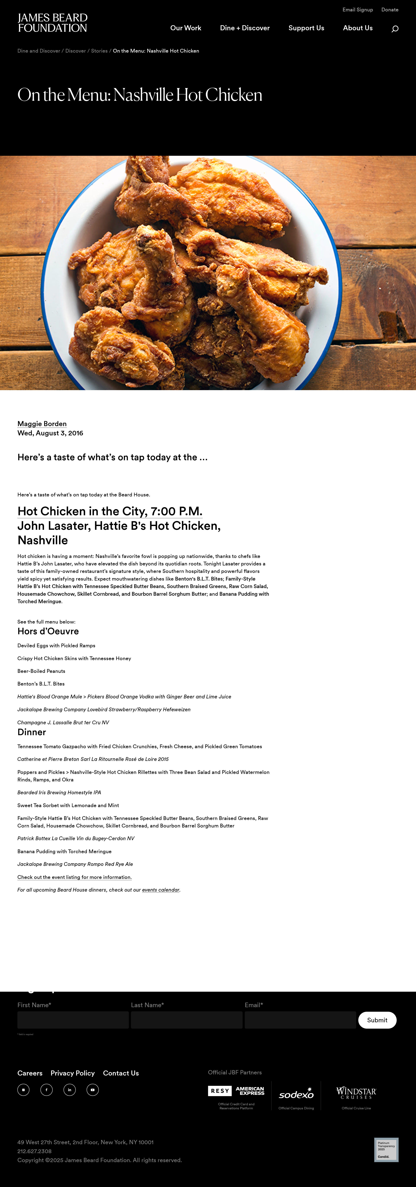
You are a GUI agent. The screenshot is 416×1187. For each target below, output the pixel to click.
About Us (358, 28)
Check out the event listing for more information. (74, 877)
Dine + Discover (245, 28)
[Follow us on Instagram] (23, 1090)
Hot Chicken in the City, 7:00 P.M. (110, 511)
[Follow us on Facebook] (46, 1090)
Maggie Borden (42, 423)
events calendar (160, 890)
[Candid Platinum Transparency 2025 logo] (386, 1161)
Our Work (185, 28)
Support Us (306, 28)
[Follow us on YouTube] (92, 1090)
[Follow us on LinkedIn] (69, 1090)
